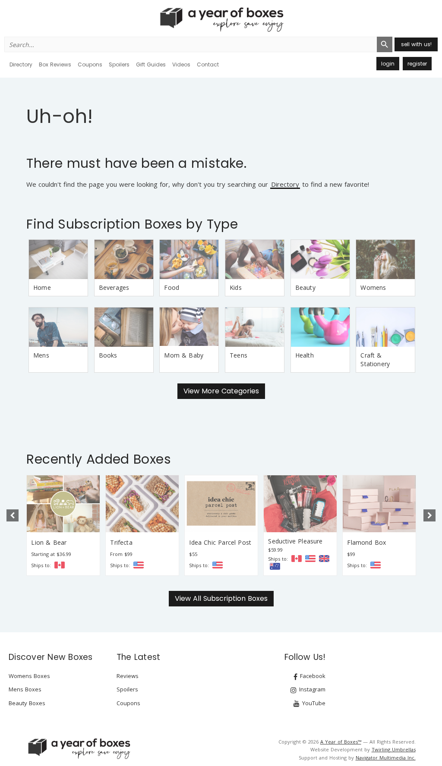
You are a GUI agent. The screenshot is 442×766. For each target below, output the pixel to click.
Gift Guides (151, 64)
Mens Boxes (25, 689)
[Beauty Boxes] (320, 259)
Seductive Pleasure (295, 541)
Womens (373, 287)
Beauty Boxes (27, 703)
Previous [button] (12, 515)
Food (171, 287)
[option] (63, 525)
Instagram (311, 689)
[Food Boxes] (189, 259)
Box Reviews (55, 64)
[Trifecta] (142, 503)
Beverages (114, 287)
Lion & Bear (48, 542)
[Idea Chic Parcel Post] (221, 503)
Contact (208, 64)
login (388, 63)
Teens (238, 355)
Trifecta (121, 542)
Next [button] (429, 515)
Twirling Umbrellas (394, 749)
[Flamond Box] (379, 503)
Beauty (305, 287)
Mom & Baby (183, 355)
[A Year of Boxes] (78, 748)
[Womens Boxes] (385, 259)
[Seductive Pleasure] (300, 503)
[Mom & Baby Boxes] (189, 327)
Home (42, 287)
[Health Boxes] (320, 327)
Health (304, 355)
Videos (181, 64)
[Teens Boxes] (254, 327)
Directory (20, 64)
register (417, 63)
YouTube (312, 703)
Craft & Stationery (375, 359)
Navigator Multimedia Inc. (386, 757)
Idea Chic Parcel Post (220, 542)
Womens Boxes (29, 676)
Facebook (311, 676)
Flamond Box (366, 542)
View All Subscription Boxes (221, 598)
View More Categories (221, 391)
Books (108, 355)
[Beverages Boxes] (124, 259)
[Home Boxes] (58, 259)
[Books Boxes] (124, 327)
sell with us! (416, 44)
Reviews (128, 676)
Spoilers (119, 64)
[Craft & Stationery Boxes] (385, 327)
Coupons (90, 64)
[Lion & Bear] (63, 503)
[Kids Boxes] (254, 259)
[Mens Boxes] (58, 327)
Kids (236, 287)
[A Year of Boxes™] (221, 19)
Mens (41, 355)
